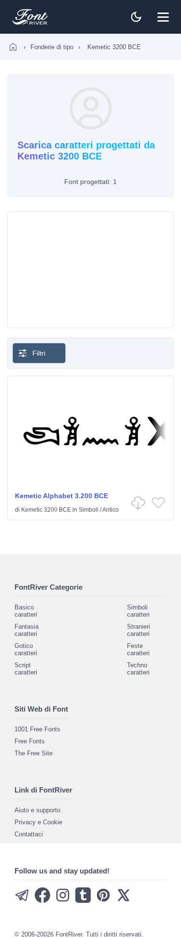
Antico (110, 509)
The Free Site (33, 753)
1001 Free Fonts (37, 729)
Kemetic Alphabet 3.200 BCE (61, 496)
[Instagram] (62, 900)
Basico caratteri (25, 611)
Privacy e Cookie (38, 822)
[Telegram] (22, 900)
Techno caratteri (138, 668)
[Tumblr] (83, 900)
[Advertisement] (90, 270)
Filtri (38, 353)
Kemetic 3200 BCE (46, 509)
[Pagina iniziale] (13, 47)
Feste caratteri (138, 649)
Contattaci (28, 834)
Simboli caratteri (138, 611)
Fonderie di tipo (51, 47)
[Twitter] (123, 900)
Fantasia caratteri (26, 630)
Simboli (88, 509)
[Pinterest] (103, 900)
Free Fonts (29, 741)
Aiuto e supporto (37, 810)
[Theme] (136, 16)
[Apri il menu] (163, 17)
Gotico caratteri (25, 649)
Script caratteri (25, 668)
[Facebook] (42, 900)
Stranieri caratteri (138, 630)
